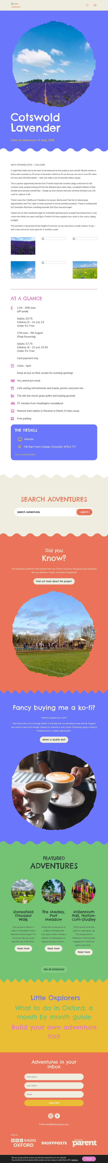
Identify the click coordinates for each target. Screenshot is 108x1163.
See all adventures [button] (54, 969)
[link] (17, 5)
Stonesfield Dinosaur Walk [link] (23, 915)
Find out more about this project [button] (54, 581)
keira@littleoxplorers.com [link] (57, 1124)
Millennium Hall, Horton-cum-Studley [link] (84, 915)
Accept (89, 1159)
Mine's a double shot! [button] (54, 739)
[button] (95, 7)
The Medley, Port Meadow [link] (53, 915)
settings (75, 1160)
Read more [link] (23, 948)
